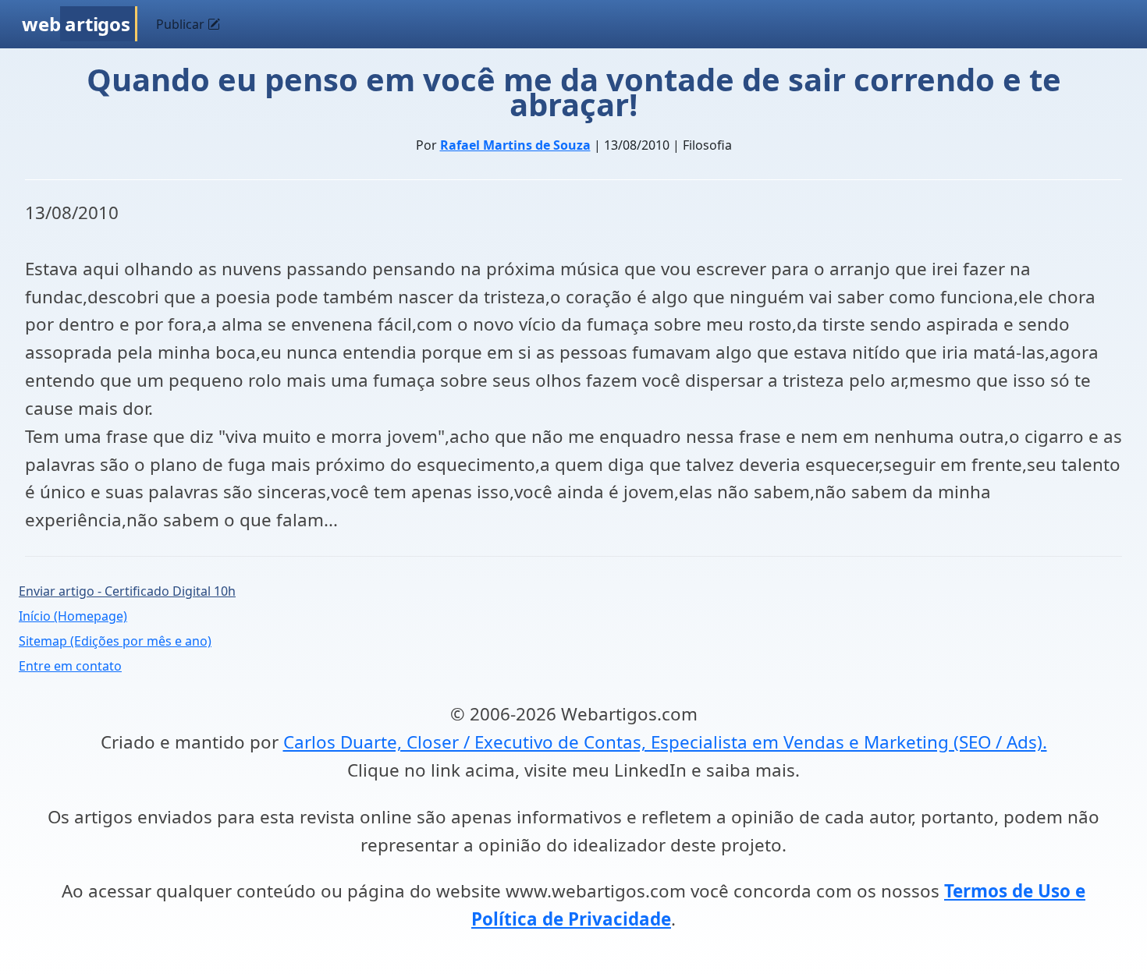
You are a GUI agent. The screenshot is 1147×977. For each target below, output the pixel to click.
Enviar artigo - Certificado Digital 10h (127, 591)
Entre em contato (70, 665)
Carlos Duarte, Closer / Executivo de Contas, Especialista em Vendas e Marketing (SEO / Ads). (665, 742)
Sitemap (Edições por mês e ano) (115, 641)
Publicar (182, 24)
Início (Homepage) (73, 616)
